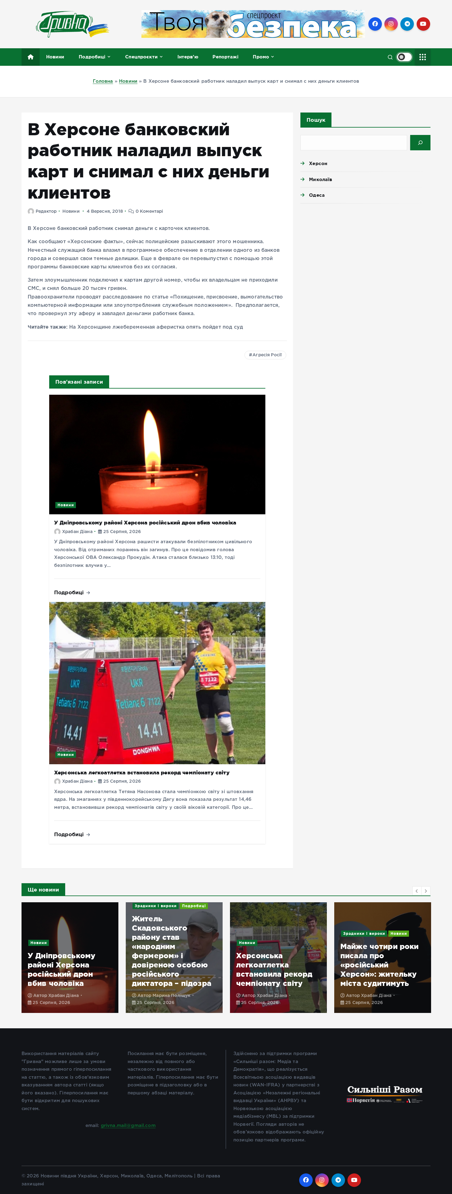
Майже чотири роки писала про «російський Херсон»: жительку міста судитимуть (275, 964)
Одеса (317, 195)
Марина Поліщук (67, 996)
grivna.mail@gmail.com (128, 1126)
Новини (55, 56)
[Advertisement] (365, 256)
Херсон (318, 163)
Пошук (316, 120)
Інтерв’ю (187, 56)
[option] (70, 957)
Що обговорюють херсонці (373, 933)
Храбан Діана (77, 532)
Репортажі (225, 56)
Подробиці (92, 56)
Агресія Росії (267, 355)
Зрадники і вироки (51, 906)
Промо (261, 56)
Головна (103, 81)
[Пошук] (420, 142)
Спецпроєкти (141, 56)
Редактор (46, 211)
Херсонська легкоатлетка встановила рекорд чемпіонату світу (142, 772)
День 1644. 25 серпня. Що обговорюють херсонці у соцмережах (367, 964)
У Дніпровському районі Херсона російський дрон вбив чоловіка (145, 522)
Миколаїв (320, 179)
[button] (417, 891)
